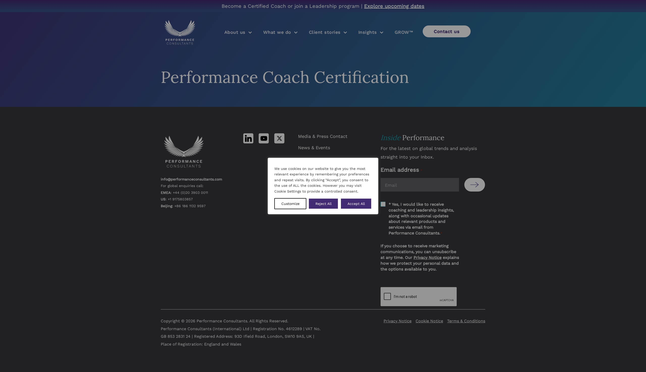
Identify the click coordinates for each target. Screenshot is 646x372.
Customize (290, 204)
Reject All (323, 204)
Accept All (356, 204)
